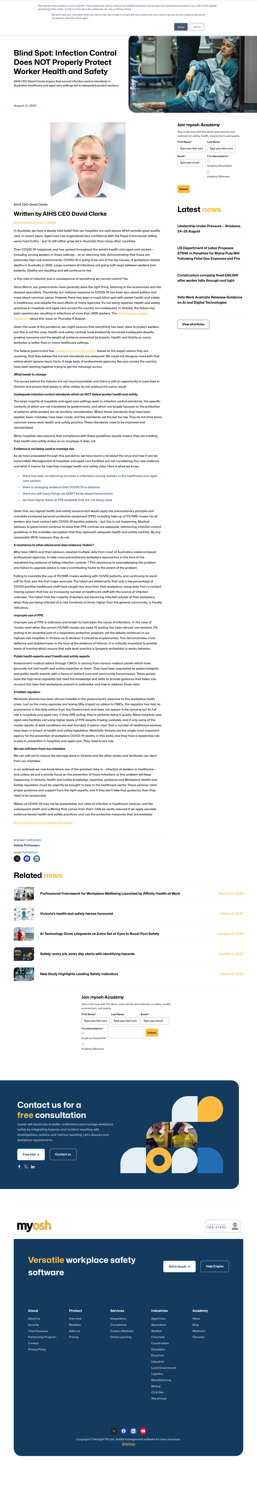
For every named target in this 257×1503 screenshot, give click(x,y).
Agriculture (158, 1325)
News (196, 1318)
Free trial (31, 1154)
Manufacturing (161, 1380)
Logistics (157, 1374)
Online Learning (121, 1337)
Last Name (213, 142)
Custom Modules (121, 1331)
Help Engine (215, 1266)
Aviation (156, 1331)
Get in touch (179, 1266)
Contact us (63, 1154)
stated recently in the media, (75, 351)
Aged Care (158, 1318)
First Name (184, 142)
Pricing (73, 1337)
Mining (155, 1386)
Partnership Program (42, 1337)
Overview (75, 1318)
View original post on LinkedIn (35, 222)
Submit (183, 189)
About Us (34, 1318)
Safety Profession (27, 845)
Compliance (118, 1325)
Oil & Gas (157, 1392)
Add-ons (74, 1331)
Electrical (157, 1355)
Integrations (118, 1318)
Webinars (198, 1331)
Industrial (157, 1361)
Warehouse (159, 1398)
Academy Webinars (218, 176)
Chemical (157, 1337)
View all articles (193, 324)
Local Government (163, 1368)
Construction (160, 1343)
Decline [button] (197, 26)
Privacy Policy (37, 1349)
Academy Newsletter (219, 165)
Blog (195, 1325)
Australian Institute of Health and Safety (43, 822)
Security (33, 1325)
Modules (75, 1325)
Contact (33, 1343)
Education (158, 1349)
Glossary (198, 1337)
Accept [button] (180, 26)
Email (181, 156)
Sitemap (128, 1444)
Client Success (38, 1331)
